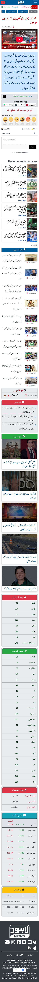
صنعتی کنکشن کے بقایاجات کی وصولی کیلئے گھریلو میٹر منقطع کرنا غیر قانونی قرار (19, 464)
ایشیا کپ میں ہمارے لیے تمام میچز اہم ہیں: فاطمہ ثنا (20, 588)
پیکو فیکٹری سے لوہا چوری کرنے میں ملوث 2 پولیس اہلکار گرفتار (19, 495)
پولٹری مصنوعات (18, 790)
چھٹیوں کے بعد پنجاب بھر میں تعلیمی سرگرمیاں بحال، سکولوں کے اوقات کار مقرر (11, 273)
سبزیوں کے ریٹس (18, 651)
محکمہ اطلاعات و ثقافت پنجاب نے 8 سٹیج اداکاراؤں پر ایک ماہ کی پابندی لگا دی (19, 527)
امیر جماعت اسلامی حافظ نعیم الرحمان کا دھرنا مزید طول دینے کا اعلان (18, 409)
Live (3, 2)
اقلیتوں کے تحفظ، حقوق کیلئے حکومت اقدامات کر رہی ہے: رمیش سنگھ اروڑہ (18, 426)
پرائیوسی (9, 955)
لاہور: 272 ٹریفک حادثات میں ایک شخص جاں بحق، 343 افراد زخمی (19, 559)
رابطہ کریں (29, 955)
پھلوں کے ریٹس (18, 597)
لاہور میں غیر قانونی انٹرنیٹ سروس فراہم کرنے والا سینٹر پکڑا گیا (18, 418)
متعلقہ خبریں (18, 249)
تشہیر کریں (19, 955)
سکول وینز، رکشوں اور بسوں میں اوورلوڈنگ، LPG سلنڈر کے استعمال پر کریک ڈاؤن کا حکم (11, 303)
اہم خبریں (17, 402)
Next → (33, 245)
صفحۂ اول (33, 11)
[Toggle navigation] (35, 2)
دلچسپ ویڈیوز (11, 11)
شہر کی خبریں (23, 11)
